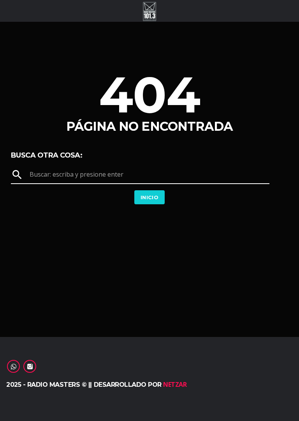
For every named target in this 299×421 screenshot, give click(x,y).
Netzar (174, 384)
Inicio (149, 197)
